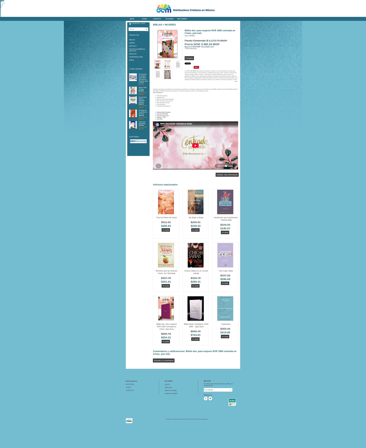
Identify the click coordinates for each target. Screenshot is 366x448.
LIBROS (132, 43)
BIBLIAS (132, 40)
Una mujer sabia (226, 271)
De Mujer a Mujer (196, 217)
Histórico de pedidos (171, 393)
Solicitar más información (227, 175)
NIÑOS (131, 60)
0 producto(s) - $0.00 (138, 23)
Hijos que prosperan (142, 122)
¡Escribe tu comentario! (164, 360)
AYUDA (144, 19)
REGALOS (133, 54)
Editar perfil (168, 387)
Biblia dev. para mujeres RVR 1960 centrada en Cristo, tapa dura (166, 326)
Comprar (189, 58)
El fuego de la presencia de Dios (143, 112)
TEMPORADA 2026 (136, 57)
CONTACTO (157, 19)
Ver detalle (166, 230)
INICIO (132, 19)
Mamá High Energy (143, 88)
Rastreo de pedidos (171, 390)
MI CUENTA (170, 19)
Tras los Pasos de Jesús (166, 217)
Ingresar (167, 384)
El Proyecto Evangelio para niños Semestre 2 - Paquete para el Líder (143, 78)
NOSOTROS (130, 384)
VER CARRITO (182, 19)
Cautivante (225, 324)
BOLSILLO (132, 46)
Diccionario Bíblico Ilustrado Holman (142, 99)
